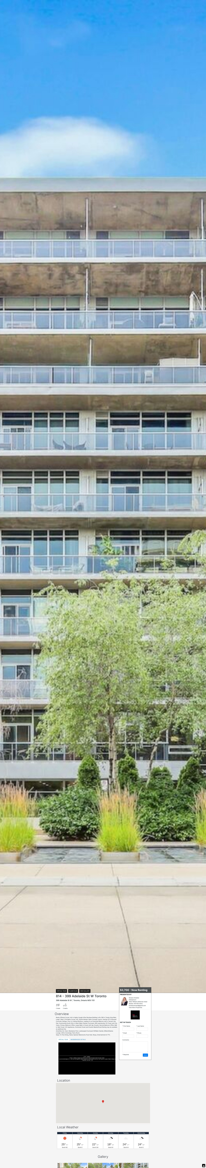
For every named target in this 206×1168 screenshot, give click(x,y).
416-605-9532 (138, 1003)
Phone (138, 1033)
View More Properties (135, 1007)
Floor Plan (73, 991)
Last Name (140, 1026)
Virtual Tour (61, 991)
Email (124, 1033)
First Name (126, 1026)
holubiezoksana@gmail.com (137, 1005)
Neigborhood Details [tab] (78, 1039)
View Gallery (85, 991)
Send (145, 1055)
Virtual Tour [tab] (63, 1039)
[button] (3, 496)
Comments (125, 1040)
